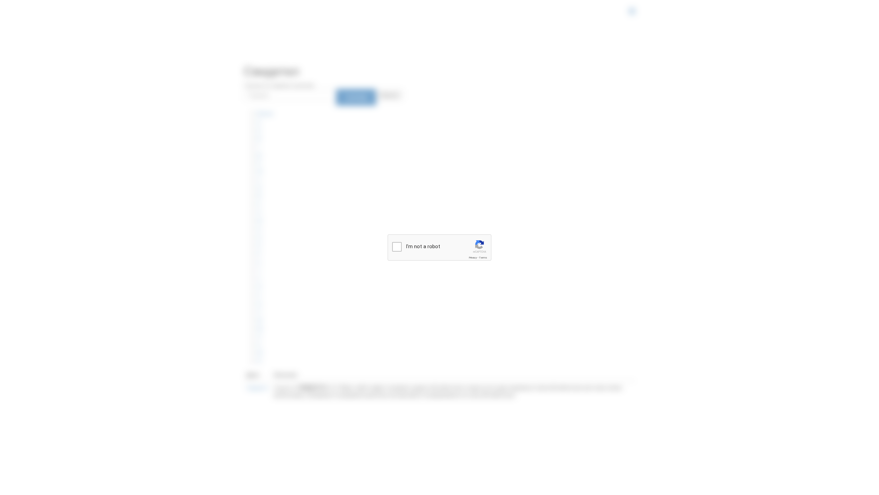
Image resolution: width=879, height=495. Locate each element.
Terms (483, 257)
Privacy (473, 257)
